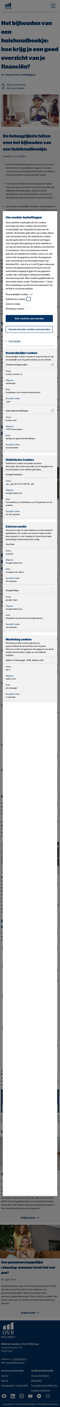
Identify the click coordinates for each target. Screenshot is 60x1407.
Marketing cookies (15, 308)
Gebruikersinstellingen (17, 410)
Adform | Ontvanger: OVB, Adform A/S (25, 660)
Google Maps (12, 590)
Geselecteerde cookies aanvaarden (29, 329)
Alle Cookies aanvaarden (29, 318)
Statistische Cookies (15, 299)
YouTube (10, 544)
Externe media (13, 304)
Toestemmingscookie (16, 364)
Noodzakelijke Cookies (17, 294)
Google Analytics (14, 474)
